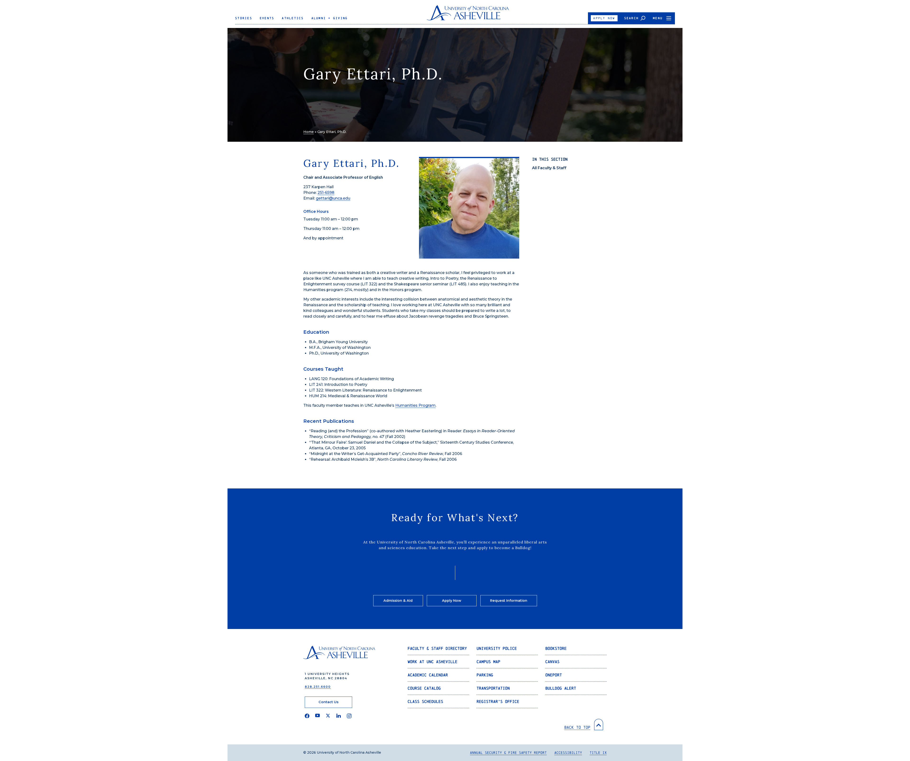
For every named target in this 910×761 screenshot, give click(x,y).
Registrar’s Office (498, 701)
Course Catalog (424, 688)
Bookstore (556, 648)
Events (267, 18)
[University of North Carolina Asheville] (468, 14)
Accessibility (568, 753)
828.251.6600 (318, 686)
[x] (328, 716)
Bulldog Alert (560, 688)
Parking (485, 675)
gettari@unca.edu (333, 198)
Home (308, 132)
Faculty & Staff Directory (437, 648)
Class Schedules (425, 701)
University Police (497, 648)
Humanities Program (415, 405)
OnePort (553, 675)
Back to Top (577, 727)
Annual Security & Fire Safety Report (508, 753)
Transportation (493, 688)
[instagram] (349, 716)
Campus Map (488, 661)
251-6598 (326, 192)
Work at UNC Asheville (432, 661)
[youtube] (317, 716)
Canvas (552, 661)
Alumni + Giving (329, 18)
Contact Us (328, 702)
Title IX (598, 753)
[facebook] (307, 716)
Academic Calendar (428, 675)
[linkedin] (338, 716)
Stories (243, 18)
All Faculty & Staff (549, 168)
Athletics (293, 18)
